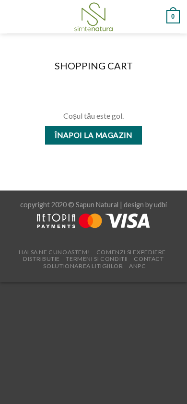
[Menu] (13, 16)
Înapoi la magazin (93, 135)
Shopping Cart (94, 65)
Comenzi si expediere (131, 252)
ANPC (137, 265)
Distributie (41, 258)
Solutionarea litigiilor (83, 265)
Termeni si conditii (97, 258)
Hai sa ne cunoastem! (54, 252)
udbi (160, 205)
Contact (149, 258)
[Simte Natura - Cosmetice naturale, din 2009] (94, 17)
